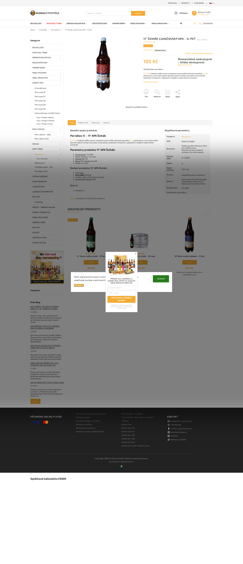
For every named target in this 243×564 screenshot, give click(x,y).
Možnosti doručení (185, 65)
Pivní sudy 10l (40, 92)
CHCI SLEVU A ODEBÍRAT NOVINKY (121, 299)
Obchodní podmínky (84, 424)
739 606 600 (176, 425)
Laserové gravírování (42, 192)
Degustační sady (40, 62)
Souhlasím (161, 278)
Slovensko (199, 3)
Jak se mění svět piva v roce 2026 (47, 382)
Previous (206, 214)
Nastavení (79, 285)
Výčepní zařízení (40, 176)
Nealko (35, 144)
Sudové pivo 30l (128, 439)
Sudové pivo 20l (128, 435)
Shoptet (117, 461)
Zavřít (204, 101)
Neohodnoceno (160, 50)
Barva (77, 161)
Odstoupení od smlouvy (85, 428)
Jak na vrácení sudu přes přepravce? (91, 414)
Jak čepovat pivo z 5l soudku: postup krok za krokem (45, 327)
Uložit (149, 101)
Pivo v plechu (38, 129)
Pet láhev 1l (39, 154)
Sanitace (125, 421)
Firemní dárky (38, 68)
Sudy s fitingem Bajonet (45, 117)
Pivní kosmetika (39, 181)
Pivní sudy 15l (40, 96)
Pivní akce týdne (39, 52)
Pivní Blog (172, 3)
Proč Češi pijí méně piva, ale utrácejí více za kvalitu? (44, 364)
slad (82, 175)
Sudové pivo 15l (128, 431)
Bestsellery (38, 47)
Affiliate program (83, 417)
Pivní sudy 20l (40, 101)
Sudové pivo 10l (128, 428)
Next (209, 214)
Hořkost (78, 159)
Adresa (73, 198)
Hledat (138, 13)
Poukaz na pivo (39, 243)
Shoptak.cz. (130, 461)
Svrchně (146, 73)
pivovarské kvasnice (83, 179)
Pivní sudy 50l (40, 109)
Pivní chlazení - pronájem (132, 414)
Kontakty (185, 3)
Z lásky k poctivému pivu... (182, 428)
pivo (204, 73)
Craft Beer (37, 149)
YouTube (174, 436)
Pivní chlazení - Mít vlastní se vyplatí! (137, 417)
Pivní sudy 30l (40, 105)
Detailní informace (150, 82)
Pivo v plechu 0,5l (42, 139)
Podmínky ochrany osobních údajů (90, 431)
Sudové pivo (37, 83)
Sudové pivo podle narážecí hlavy (136, 446)
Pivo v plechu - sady (43, 134)
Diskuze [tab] (107, 123)
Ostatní (35, 232)
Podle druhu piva (40, 78)
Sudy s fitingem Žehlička (45, 121)
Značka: (199, 53)
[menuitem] (37, 23)
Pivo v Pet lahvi (42, 159)
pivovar (87, 161)
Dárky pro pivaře (40, 217)
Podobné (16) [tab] (83, 123)
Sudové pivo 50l (128, 442)
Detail (91, 262)
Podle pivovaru (39, 73)
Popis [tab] (72, 123)
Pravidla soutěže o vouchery (88, 421)
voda (82, 173)
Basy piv (36, 227)
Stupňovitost (80, 154)
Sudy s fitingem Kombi (45, 124)
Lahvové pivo (38, 187)
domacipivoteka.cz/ (179, 432)
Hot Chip (36, 197)
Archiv (35, 401)
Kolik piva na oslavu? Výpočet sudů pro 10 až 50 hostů (45, 347)
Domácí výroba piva (41, 212)
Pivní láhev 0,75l (41, 171)
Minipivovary (40, 163)
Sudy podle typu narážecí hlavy (47, 113)
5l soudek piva (40, 88)
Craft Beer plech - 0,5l (44, 167)
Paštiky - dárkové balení (43, 207)
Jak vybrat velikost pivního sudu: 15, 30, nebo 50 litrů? (44, 307)
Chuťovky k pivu (39, 237)
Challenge (39, 202)
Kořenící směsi (39, 222)
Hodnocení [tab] (96, 123)
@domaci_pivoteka (178, 439)
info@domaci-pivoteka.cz (181, 421)
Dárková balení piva (41, 57)
